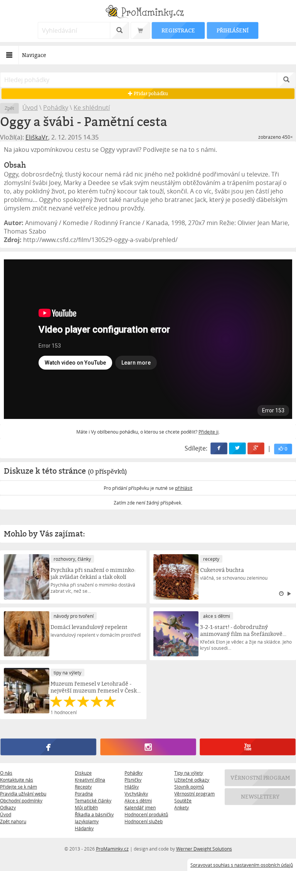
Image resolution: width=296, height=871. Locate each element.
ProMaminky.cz (112, 849)
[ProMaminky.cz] (148, 12)
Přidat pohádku (150, 93)
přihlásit (183, 488)
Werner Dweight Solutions (204, 849)
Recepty (83, 787)
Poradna (84, 793)
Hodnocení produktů (146, 814)
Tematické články (93, 800)
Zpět (9, 108)
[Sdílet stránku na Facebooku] (218, 448)
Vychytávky (136, 793)
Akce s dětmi (138, 800)
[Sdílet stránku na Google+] (255, 448)
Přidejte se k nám (18, 787)
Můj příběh (86, 807)
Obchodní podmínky (21, 800)
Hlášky (131, 787)
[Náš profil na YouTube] (247, 747)
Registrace (178, 30)
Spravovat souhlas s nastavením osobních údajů (241, 865)
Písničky (132, 780)
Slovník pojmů (189, 787)
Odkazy (8, 807)
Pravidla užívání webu (23, 793)
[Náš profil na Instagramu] (148, 747)
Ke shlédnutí (92, 107)
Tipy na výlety (188, 773)
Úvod (30, 107)
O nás (6, 773)
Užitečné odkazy (191, 780)
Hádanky (84, 828)
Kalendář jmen (140, 807)
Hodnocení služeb (143, 821)
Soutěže (183, 800)
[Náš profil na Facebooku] (48, 747)
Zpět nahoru (13, 821)
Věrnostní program (194, 793)
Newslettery (260, 796)
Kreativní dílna (90, 780)
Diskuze (83, 773)
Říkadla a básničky (94, 814)
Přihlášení (232, 30)
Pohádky (55, 107)
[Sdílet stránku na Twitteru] (237, 448)
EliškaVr (36, 137)
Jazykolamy (87, 821)
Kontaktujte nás (16, 780)
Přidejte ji (208, 432)
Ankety (181, 807)
